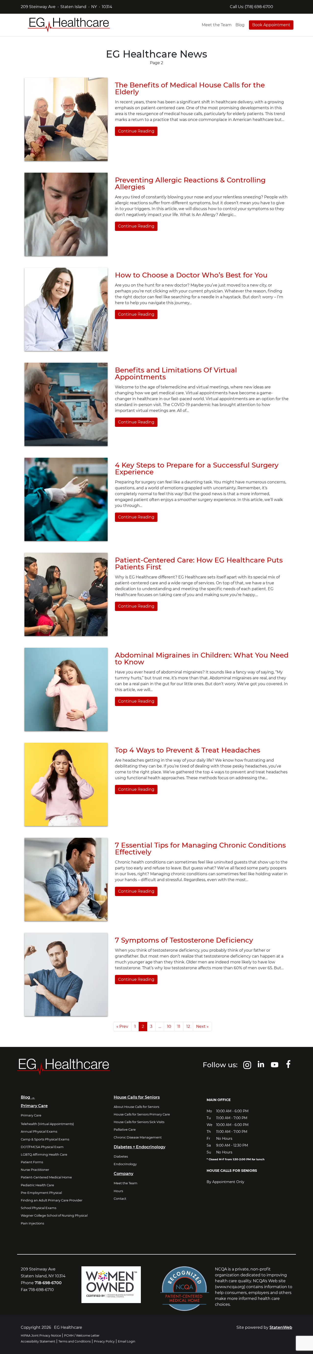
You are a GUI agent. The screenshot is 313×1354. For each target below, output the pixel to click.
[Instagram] (247, 1067)
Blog (240, 25)
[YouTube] (275, 1067)
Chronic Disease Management (138, 1137)
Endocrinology (125, 1164)
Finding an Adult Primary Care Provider (51, 1200)
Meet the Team (217, 25)
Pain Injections (32, 1223)
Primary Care (31, 1115)
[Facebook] (288, 1067)
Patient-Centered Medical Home (46, 1177)
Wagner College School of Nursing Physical (54, 1215)
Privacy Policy (104, 1341)
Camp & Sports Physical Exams (45, 1139)
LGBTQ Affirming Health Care (44, 1154)
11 (178, 1026)
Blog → (28, 1097)
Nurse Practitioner (35, 1170)
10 (169, 1026)
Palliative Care (125, 1129)
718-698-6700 (48, 1283)
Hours (118, 1191)
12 (188, 1026)
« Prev (122, 1026)
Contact (120, 1198)
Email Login (126, 1341)
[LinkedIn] (261, 1067)
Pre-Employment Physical (41, 1193)
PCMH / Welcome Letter (82, 1335)
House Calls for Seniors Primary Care (142, 1114)
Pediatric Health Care (37, 1185)
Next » (202, 1026)
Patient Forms (32, 1162)
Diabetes (121, 1156)
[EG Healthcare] (69, 25)
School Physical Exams (38, 1208)
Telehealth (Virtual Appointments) (47, 1124)
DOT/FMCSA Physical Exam (42, 1147)
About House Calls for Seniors (136, 1107)
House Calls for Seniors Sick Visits (139, 1122)
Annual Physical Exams (39, 1131)
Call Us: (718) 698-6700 (251, 6)
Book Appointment (271, 25)
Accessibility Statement (38, 1341)
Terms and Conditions (74, 1341)
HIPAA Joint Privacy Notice (41, 1335)
